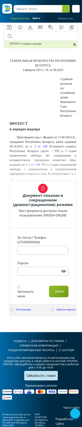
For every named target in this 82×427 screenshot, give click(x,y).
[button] (76, 9)
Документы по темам (47, 341)
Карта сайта (72, 407)
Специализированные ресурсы (31, 350)
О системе (66, 350)
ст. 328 (42, 146)
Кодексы (20, 341)
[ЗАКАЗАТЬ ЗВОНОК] (75, 414)
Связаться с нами (41, 375)
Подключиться (20, 18)
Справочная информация (38, 345)
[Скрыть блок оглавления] (74, 44)
